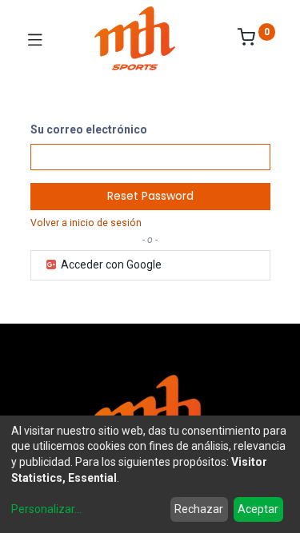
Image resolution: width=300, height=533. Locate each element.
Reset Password (150, 196)
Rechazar (198, 509)
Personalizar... (46, 509)
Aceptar (258, 509)
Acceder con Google (110, 264)
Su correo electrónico (88, 129)
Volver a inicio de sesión (86, 223)
